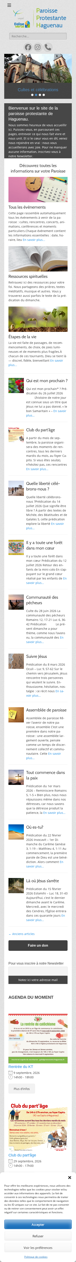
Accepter (38, 1224)
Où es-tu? (34, 835)
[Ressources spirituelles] (38, 267)
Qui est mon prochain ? (47, 388)
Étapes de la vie (22, 344)
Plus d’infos (22, 1097)
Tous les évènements (27, 215)
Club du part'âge (22, 1163)
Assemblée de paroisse (46, 718)
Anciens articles (21, 942)
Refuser (38, 1236)
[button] (70, 1177)
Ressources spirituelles (28, 284)
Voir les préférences (38, 1248)
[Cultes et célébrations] (38, 68)
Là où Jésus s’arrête (42, 888)
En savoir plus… (37, 477)
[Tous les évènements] (38, 197)
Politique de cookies (36, 1257)
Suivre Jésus (36, 664)
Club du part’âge (40, 437)
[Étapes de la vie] (38, 327)
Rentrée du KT (20, 1075)
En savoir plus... (34, 248)
